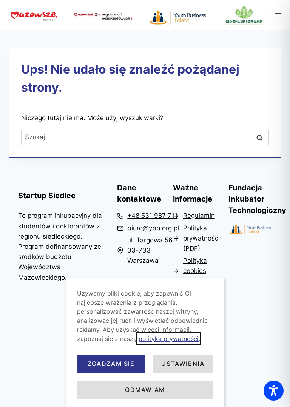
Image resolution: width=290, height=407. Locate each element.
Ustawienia (182, 363)
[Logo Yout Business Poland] (250, 230)
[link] (147, 216)
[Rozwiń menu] (278, 15)
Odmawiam (145, 389)
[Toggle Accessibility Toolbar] (273, 390)
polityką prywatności (169, 338)
